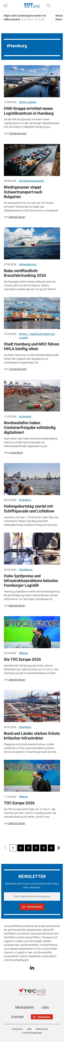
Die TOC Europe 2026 (22, 659)
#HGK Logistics (27, 102)
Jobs (45, 1007)
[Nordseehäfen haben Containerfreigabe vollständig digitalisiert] (32, 396)
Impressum (17, 1029)
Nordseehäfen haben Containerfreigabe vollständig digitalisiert (30, 428)
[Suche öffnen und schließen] (47, 6)
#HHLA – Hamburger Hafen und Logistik (37, 336)
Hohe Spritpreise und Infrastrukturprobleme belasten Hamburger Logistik (31, 581)
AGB (29, 1029)
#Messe (23, 653)
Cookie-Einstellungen (32, 1033)
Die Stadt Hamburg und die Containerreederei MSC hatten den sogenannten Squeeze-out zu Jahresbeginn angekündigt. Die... (31, 359)
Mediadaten (24, 1007)
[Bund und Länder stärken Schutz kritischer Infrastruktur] (32, 706)
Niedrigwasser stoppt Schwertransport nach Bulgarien (23, 192)
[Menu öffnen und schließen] (6, 5)
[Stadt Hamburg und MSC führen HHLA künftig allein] (32, 313)
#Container (25, 416)
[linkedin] (32, 967)
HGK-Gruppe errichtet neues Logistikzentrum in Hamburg (29, 110)
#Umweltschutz (27, 264)
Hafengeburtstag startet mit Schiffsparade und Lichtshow (29, 508)
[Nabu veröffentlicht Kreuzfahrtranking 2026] (32, 243)
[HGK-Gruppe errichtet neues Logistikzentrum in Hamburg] (32, 81)
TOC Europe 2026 (19, 803)
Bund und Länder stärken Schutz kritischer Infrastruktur (32, 735)
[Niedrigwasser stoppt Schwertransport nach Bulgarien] (32, 160)
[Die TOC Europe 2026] (32, 632)
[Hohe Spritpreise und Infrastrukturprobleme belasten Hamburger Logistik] (32, 549)
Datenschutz (42, 1029)
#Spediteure (25, 569)
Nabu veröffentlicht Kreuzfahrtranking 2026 (25, 273)
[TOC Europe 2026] (32, 776)
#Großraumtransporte (31, 180)
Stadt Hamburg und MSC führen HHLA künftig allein (31, 346)
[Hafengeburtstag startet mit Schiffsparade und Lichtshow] (32, 479)
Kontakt (17, 1017)
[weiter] (58, 847)
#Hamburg (25, 499)
